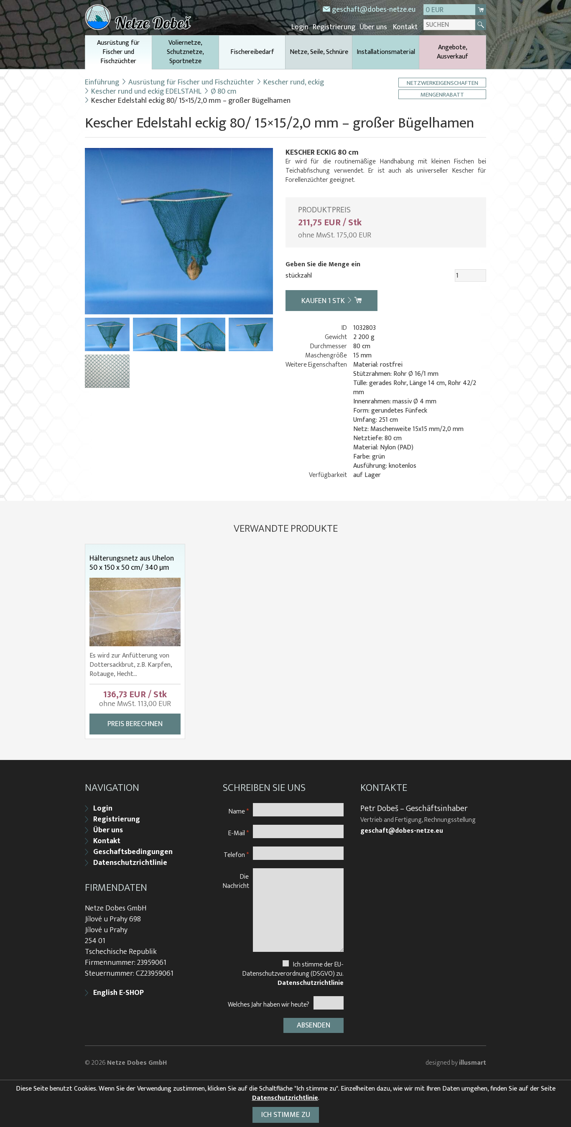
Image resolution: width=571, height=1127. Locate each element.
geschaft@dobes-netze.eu (374, 9)
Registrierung (334, 27)
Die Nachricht (236, 881)
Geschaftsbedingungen (133, 852)
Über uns (373, 27)
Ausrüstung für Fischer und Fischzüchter (118, 52)
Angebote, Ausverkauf (452, 52)
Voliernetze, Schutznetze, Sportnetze (185, 52)
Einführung (102, 82)
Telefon (236, 854)
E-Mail (238, 833)
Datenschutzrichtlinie (130, 863)
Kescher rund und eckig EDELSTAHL (146, 91)
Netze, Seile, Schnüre (319, 52)
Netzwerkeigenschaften (442, 82)
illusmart (472, 1062)
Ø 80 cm (224, 91)
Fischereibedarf (252, 52)
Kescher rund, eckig (293, 82)
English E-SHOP (118, 993)
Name (239, 811)
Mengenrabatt (442, 94)
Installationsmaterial (386, 52)
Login (299, 27)
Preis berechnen (135, 724)
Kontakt (405, 27)
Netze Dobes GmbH (137, 1062)
